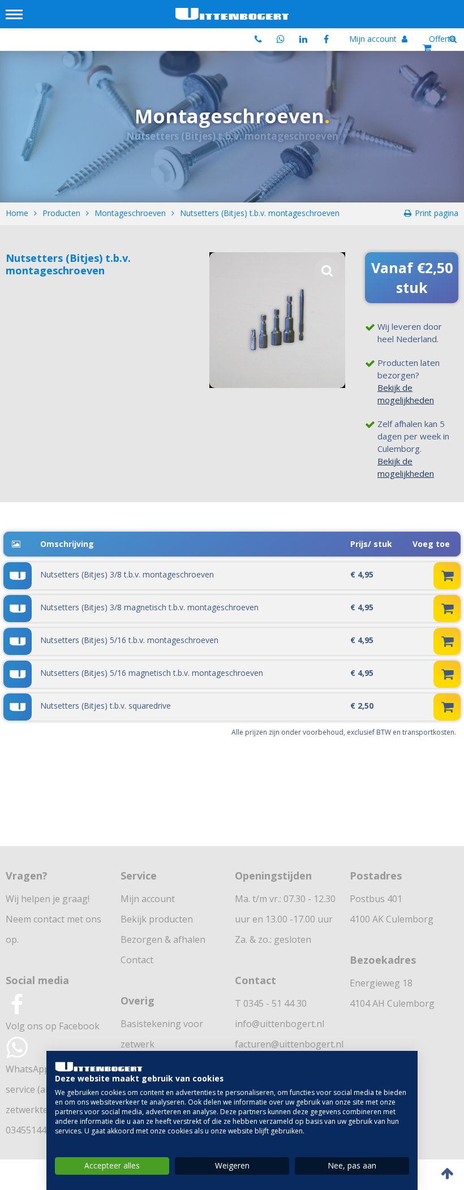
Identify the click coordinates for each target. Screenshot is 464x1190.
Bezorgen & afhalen (163, 939)
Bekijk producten (157, 919)
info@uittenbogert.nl (279, 1023)
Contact (137, 960)
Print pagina (436, 213)
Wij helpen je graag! (47, 898)
